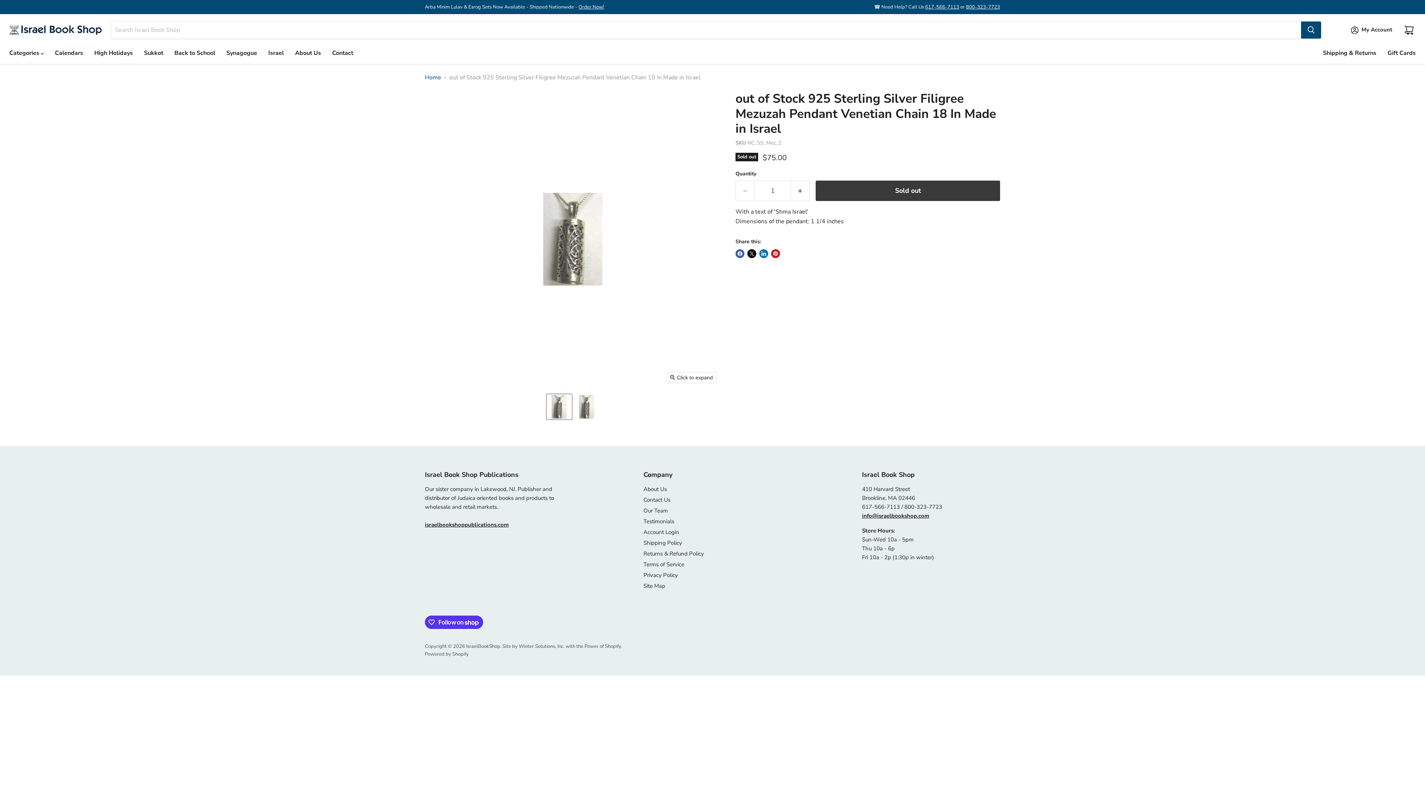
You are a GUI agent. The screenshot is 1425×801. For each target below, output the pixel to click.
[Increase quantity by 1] (800, 191)
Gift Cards (1402, 53)
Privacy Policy (660, 575)
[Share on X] (751, 253)
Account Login (661, 532)
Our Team (655, 510)
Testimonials (658, 521)
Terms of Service (663, 564)
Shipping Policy (662, 543)
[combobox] (706, 30)
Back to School (194, 53)
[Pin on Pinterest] (775, 253)
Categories (25, 53)
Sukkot (153, 53)
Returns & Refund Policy (673, 553)
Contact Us (657, 500)
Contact (342, 53)
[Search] (1311, 30)
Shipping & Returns (1349, 53)
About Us (308, 53)
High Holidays (113, 53)
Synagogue (241, 53)
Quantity (746, 174)
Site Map (654, 586)
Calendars (69, 53)
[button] (559, 406)
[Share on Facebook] (740, 253)
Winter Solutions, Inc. (541, 646)
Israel (276, 53)
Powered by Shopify (447, 654)
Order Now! (591, 7)
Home (433, 77)
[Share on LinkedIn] (763, 253)
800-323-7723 (983, 7)
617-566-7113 (942, 7)
